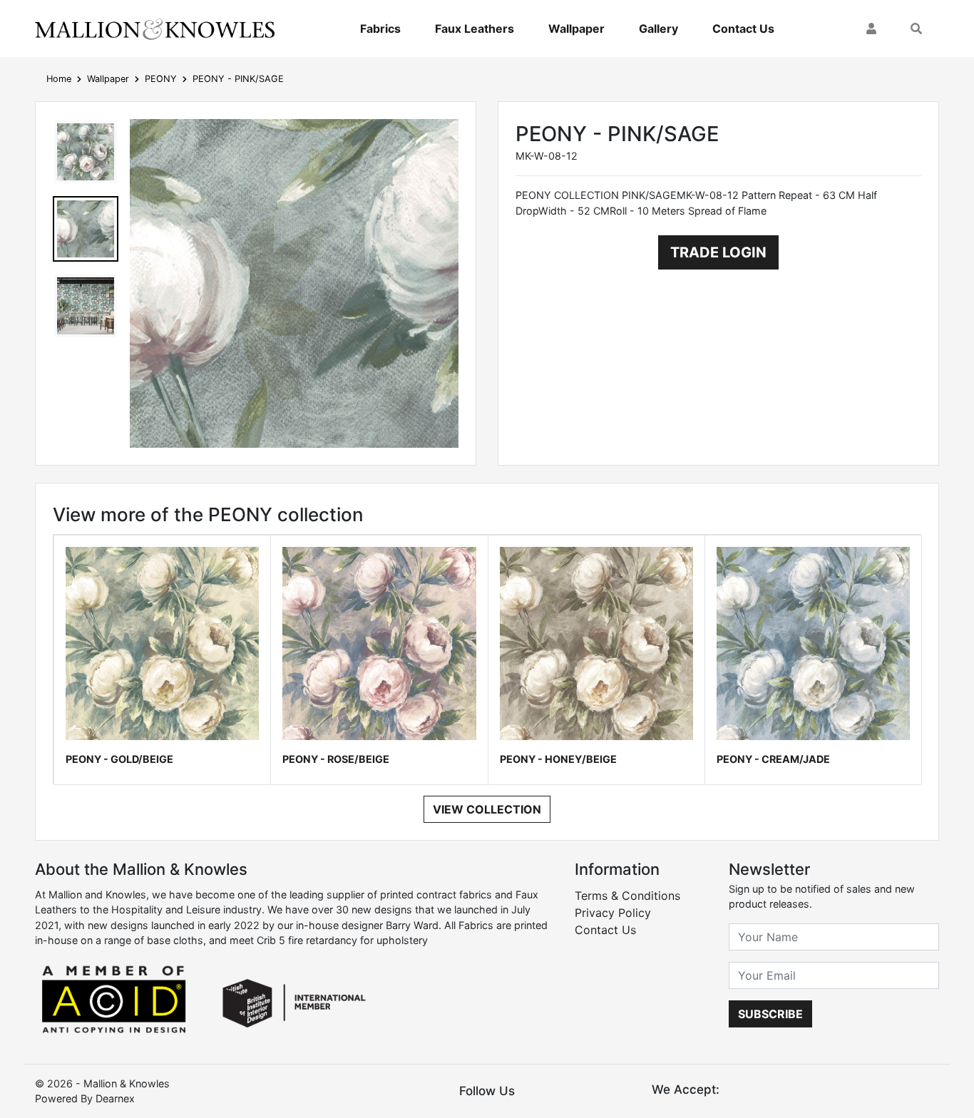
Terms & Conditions (627, 895)
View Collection (487, 809)
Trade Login (718, 252)
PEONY (161, 78)
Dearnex (115, 1098)
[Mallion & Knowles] (155, 28)
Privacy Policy (613, 913)
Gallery (658, 28)
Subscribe (770, 1014)
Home (58, 78)
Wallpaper (576, 28)
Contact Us (743, 28)
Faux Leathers (474, 28)
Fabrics (380, 28)
